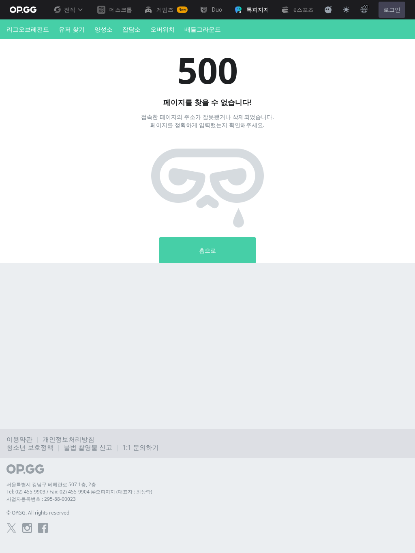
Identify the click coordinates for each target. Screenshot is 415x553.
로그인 (391, 9)
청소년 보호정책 (29, 447)
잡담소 (131, 29)
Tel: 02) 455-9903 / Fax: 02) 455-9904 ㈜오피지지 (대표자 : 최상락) (79, 491)
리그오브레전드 (27, 29)
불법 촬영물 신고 (88, 447)
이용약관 (19, 439)
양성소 (103, 29)
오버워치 (162, 29)
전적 (69, 9)
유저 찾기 (72, 29)
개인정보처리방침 (68, 439)
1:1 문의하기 (140, 447)
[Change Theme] (346, 10)
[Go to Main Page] (23, 9)
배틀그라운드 (202, 29)
